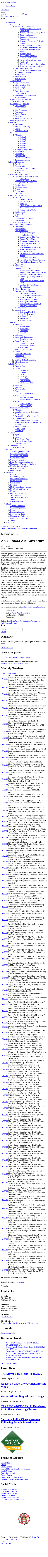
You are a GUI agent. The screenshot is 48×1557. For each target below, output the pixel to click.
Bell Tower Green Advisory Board (32, 33)
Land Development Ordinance (26, 181)
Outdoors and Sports (17, 514)
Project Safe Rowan (27, 343)
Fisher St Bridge (26, 406)
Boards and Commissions (24, 27)
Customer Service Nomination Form (14, 1479)
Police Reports (6, 1467)
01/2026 (5, 715)
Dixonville (23, 372)
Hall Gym (23, 204)
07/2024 (5, 817)
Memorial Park (25, 381)
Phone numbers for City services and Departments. (19, 1323)
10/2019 (5, 1063)
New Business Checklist (19, 466)
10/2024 (5, 810)
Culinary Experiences (18, 508)
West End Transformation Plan (31, 262)
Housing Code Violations (29, 299)
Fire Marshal (19, 152)
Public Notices (20, 93)
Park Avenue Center (27, 208)
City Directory (20, 106)
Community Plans (21, 231)
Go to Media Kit (7, 648)
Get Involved (20, 212)
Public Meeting (20, 97)
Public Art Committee (23, 621)
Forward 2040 (25, 245)
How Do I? (10, 522)
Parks (17, 216)
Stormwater (19, 391)
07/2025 (5, 751)
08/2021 (5, 1004)
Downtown (19, 264)
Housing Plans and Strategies (30, 304)
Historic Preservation (22, 289)
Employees (5, 10)
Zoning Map (19, 191)
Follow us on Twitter (9, 1493)
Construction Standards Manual (26, 177)
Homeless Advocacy (27, 339)
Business (9, 449)
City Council (15, 24)
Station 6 (23, 147)
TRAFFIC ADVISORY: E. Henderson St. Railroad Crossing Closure (23, 1408)
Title (3, 673)
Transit (12, 433)
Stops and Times (21, 443)
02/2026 (5, 708)
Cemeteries (19, 368)
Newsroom (19, 112)
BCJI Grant (24, 347)
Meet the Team (20, 102)
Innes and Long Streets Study (30, 247)
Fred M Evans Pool (27, 202)
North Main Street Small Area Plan (32, 260)
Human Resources (17, 162)
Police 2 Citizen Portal (23, 354)
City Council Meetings (23, 68)
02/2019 (5, 1218)
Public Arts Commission (28, 56)
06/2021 (5, 1027)
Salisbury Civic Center (28, 210)
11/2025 (5, 731)
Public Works (15, 364)
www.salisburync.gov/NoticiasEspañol (15, 663)
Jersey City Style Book (28, 249)
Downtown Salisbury (18, 120)
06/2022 (5, 965)
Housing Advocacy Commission (31, 66)
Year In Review (20, 79)
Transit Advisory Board (23, 441)
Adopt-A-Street (20, 366)
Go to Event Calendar (9, 1363)
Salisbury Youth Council (29, 58)
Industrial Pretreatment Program (26, 420)
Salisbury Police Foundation (25, 360)
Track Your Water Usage (19, 497)
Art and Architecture (17, 506)
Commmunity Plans (17, 477)
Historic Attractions (17, 512)
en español (20, 1282)
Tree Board (24, 62)
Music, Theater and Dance (20, 518)
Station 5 (23, 145)
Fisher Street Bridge (27, 404)
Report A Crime (21, 358)
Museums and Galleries (18, 516)
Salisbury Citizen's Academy (25, 95)
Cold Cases (19, 335)
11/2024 (5, 790)
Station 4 (23, 143)
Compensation (20, 166)
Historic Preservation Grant (30, 270)
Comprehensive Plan (18, 458)
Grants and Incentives (23, 268)
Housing (13, 485)
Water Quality (20, 429)
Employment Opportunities (25, 168)
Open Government (22, 91)
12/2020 (5, 1044)
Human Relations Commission (31, 45)
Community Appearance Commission (29, 38)
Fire (11, 133)
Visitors (8, 504)
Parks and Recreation (18, 195)
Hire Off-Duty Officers (23, 349)
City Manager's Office (23, 85)
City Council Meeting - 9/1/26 (24, 1351)
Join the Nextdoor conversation (12, 1500)
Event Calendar (20, 108)
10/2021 (5, 990)
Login (3, 1541)
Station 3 (23, 141)
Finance (13, 122)
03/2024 (5, 831)
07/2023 (5, 894)
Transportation (15, 445)
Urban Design (20, 310)
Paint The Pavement (27, 314)
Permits (17, 189)
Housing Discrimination (28, 302)
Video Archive (20, 77)
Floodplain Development (24, 183)
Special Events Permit (23, 158)
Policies (18, 172)
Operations (24, 331)
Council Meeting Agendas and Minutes (15, 1469)
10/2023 (5, 861)
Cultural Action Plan (27, 239)
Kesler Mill (28, 235)
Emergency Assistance (28, 293)
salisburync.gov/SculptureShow (32, 607)
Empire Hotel (20, 87)
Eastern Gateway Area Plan (30, 243)
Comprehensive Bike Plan (29, 237)
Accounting (19, 124)
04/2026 (5, 694)
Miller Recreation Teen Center (31, 206)
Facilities (18, 197)
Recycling (18, 387)
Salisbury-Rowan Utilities (19, 408)
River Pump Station (22, 427)
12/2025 (5, 724)
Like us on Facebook (9, 1491)
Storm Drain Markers (27, 393)
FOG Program (20, 418)
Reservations (19, 220)
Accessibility (10, 6)
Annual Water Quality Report (12, 1477)
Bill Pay (13, 474)
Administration (15, 81)
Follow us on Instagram (10, 1497)
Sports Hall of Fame (22, 222)
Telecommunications (22, 160)
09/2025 (5, 744)
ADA (17, 435)
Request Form (20, 156)
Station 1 (23, 137)
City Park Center (26, 199)
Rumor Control (20, 114)
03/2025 (5, 772)
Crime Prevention (21, 341)
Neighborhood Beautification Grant (33, 272)
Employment (5, 1463)
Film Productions (21, 110)
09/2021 (5, 999)
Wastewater (19, 431)
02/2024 (5, 844)
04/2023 (5, 907)
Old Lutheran (24, 379)
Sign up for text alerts (9, 1489)
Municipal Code (21, 89)
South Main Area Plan (28, 258)
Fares (17, 437)
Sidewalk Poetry (26, 320)
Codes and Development (19, 456)
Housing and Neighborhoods (25, 291)
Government (10, 22)
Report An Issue (21, 389)
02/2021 (5, 1032)
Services (23, 333)
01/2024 (5, 850)
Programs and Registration (24, 218)
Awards (18, 116)
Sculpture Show (25, 316)
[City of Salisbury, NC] (10, 16)
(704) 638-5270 (6, 1317)
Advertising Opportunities (19, 452)
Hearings (18, 193)
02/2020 (5, 1055)
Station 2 (23, 139)
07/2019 (5, 1115)
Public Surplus (15, 470)
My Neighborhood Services (20, 487)
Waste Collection (21, 395)
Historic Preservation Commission (32, 64)
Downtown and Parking (19, 479)
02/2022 (5, 984)
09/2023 (5, 868)
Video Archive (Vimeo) (23, 118)
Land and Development (19, 174)
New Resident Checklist (19, 489)
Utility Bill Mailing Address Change (22, 1396)
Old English (24, 377)
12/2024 (5, 784)
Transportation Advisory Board (31, 60)
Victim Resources (21, 362)
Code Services (20, 229)
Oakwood (23, 374)
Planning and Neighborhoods (21, 224)
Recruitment (19, 154)
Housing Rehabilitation (28, 306)
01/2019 (5, 1270)
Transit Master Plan (22, 439)
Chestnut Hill (24, 370)
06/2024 (5, 826)
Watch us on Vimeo (8, 1495)
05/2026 (5, 687)
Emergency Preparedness (24, 149)
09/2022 (5, 939)
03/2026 (5, 700)
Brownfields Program (27, 233)
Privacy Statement (10, 1539)
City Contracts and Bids (19, 454)
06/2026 (5, 679)
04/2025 (5, 765)
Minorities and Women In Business (28, 70)
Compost (18, 385)
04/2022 (5, 972)
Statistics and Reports (27, 345)
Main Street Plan (26, 252)
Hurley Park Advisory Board (30, 47)
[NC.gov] (9, 1535)
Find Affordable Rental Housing (31, 295)
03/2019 (5, 1191)
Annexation (19, 227)
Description (12, 673)
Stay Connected (16, 495)
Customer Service (21, 131)
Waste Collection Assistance (30, 399)
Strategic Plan (20, 74)
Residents (9, 472)
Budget (17, 129)
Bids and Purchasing (22, 127)
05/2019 (5, 1174)
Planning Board (25, 54)
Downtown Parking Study (29, 241)
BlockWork (24, 318)
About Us (18, 135)
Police (12, 322)
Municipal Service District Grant (31, 274)
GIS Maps (18, 266)
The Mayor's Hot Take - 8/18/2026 (21, 1373)
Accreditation (24, 329)
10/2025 (5, 738)
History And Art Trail (27, 312)
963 (7, 657)
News (12, 491)
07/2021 (5, 1023)
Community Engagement (19, 104)
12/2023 (5, 856)
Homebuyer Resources (28, 297)
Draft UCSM (24, 179)
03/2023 (5, 926)
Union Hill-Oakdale (27, 383)
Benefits (18, 164)
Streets (17, 402)
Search (25, 14)
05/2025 (5, 757)
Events (12, 510)
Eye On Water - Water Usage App (27, 416)
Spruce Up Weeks (26, 397)
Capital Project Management (20, 99)
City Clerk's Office (22, 83)
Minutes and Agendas (23, 72)
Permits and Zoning (17, 468)
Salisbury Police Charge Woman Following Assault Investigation (20, 1421)
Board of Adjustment (27, 35)
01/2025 (5, 779)
